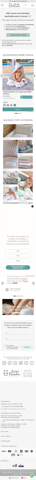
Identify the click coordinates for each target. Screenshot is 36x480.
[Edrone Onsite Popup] (18, 240)
